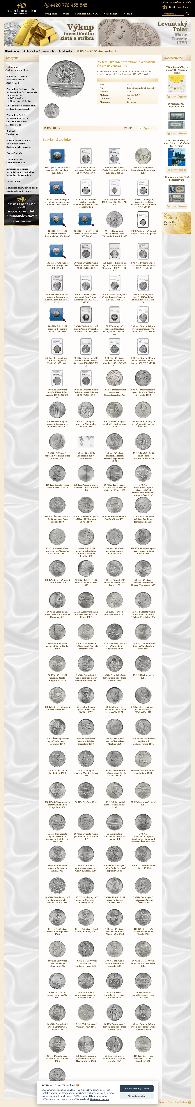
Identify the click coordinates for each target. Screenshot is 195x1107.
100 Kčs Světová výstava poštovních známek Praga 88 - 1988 (57, 805)
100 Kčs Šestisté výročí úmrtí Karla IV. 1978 (57, 486)
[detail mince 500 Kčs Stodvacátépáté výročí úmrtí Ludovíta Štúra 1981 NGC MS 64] (143, 354)
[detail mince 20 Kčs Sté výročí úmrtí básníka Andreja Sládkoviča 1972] (143, 703)
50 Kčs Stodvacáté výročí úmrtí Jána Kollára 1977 (86, 709)
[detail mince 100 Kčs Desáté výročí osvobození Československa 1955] (114, 386)
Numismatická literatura (18, 191)
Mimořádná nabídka (16, 76)
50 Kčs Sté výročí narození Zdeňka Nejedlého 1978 (86, 741)
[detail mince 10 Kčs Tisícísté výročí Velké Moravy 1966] (86, 1020)
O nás (66, 14)
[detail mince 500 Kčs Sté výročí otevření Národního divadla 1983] (86, 417)
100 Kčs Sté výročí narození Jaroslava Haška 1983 (57, 868)
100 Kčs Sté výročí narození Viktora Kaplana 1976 (114, 551)
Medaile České (13, 124)
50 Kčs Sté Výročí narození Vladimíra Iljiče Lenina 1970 (57, 456)
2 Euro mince (13, 181)
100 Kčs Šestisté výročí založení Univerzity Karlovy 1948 (86, 900)
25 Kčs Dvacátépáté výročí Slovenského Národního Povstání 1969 (114, 233)
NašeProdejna (170, 216)
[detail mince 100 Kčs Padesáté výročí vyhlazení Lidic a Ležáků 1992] (86, 481)
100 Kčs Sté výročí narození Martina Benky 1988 (86, 773)
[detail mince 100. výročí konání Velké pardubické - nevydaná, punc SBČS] (57, 163)
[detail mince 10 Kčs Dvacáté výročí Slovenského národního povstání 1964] (114, 671)
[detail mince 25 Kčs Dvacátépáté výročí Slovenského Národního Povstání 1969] (114, 227)
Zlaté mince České (15, 115)
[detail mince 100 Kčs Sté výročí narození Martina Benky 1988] (86, 766)
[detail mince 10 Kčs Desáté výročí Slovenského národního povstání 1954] (114, 1020)
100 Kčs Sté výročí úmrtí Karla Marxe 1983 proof (143, 232)
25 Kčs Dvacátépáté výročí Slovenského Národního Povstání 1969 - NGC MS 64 (86, 203)
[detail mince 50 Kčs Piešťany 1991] (86, 798)
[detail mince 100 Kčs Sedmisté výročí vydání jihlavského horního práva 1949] (57, 893)
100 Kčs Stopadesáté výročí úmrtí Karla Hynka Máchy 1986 (86, 1058)
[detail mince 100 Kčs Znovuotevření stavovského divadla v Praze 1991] (143, 639)
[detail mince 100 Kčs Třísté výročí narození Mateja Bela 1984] (57, 925)
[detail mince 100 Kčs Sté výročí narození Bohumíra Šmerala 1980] (114, 957)
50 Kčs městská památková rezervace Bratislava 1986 (86, 995)
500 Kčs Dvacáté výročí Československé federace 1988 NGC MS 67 (114, 297)
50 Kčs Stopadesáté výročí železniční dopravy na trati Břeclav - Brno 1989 (57, 838)
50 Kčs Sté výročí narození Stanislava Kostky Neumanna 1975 (143, 582)
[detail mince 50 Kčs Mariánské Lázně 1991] (143, 798)
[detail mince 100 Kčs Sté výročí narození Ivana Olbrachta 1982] (57, 957)
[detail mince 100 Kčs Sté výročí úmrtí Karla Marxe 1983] (57, 703)
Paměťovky (12, 134)
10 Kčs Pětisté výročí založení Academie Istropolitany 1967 (143, 519)
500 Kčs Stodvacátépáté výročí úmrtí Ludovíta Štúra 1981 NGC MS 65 (143, 329)
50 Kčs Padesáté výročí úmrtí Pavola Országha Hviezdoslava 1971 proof (85, 329)
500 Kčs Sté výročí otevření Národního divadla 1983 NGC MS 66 (143, 298)
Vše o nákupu (110, 14)
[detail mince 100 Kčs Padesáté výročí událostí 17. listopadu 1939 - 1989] (86, 512)
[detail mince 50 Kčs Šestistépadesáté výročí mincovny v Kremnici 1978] (57, 734)
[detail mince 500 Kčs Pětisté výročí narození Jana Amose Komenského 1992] (57, 417)
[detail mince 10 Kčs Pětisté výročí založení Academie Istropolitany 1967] (143, 512)
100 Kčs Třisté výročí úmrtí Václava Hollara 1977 (85, 582)
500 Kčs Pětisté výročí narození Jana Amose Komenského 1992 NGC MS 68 (86, 298)
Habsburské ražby (15, 143)
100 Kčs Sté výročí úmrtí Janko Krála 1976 (57, 581)
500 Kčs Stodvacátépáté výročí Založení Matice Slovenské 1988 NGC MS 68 (114, 267)
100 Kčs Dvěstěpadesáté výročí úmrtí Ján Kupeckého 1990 (115, 646)
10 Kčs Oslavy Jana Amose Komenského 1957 (57, 995)
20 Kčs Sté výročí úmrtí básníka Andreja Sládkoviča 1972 (143, 709)
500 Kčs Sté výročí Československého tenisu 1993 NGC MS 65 (114, 170)
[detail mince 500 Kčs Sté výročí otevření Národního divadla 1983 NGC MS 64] (57, 386)
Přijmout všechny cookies (136, 1088)
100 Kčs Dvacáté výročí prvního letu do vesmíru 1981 (86, 836)
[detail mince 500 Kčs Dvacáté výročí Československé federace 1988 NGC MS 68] (143, 259)
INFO (184, 97)
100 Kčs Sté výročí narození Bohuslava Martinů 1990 (114, 741)
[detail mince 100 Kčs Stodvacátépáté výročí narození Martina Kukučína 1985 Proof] (57, 195)
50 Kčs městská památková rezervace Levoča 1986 (115, 995)
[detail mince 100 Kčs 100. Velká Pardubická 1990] (57, 766)
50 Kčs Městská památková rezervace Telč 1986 (143, 995)
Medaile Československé (18, 109)
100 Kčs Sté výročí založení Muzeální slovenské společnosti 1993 (114, 457)
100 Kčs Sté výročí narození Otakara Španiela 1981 (143, 1058)
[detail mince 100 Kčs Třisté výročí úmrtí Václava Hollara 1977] (86, 576)
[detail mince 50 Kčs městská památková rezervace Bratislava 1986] (86, 988)
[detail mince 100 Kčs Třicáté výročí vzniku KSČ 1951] (143, 861)
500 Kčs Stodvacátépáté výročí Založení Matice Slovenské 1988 (143, 392)
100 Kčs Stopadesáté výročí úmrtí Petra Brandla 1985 (57, 1027)
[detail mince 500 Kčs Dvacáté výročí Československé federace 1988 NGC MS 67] (114, 290)
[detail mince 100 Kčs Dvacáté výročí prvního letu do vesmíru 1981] (86, 830)
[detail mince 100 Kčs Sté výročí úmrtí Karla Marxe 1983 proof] (143, 227)
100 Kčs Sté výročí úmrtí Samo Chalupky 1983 (85, 930)
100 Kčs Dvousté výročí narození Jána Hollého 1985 (57, 1058)
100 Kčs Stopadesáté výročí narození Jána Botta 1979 (114, 582)
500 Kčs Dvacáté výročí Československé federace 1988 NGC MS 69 (86, 265)
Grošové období (14, 153)
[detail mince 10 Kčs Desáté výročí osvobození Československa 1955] (86, 957)
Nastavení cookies (99, 1099)
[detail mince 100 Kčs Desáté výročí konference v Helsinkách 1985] (143, 957)
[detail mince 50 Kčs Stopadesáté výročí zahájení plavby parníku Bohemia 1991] (86, 671)
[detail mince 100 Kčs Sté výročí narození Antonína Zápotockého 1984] (114, 925)
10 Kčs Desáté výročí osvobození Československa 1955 (86, 963)
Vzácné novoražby (15, 79)
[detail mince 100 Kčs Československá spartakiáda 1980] (143, 766)
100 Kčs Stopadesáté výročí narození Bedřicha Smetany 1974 (86, 646)
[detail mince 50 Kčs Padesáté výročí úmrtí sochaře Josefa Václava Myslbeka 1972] (143, 608)
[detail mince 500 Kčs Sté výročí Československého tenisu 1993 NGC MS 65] (114, 163)
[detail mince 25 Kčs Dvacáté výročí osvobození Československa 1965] (143, 734)
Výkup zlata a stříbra (17, 70)
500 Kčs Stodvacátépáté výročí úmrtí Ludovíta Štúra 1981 (143, 424)
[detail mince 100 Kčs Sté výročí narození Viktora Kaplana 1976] (114, 544)
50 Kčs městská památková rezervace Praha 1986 (115, 836)
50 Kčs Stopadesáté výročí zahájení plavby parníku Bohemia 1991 (86, 678)
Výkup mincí (51, 14)
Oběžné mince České (16, 121)
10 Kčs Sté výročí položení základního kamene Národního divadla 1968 (86, 552)
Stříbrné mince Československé (38, 51)
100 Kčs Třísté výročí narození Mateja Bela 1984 (57, 931)
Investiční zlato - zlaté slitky (20, 172)
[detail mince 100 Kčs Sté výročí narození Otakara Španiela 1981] (143, 1052)
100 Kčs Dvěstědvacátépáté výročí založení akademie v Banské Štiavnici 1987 (143, 838)
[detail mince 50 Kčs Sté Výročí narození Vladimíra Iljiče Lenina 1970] (57, 449)
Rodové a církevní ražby (18, 147)
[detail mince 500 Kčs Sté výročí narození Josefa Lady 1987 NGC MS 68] (86, 163)
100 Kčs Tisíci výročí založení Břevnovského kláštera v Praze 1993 (114, 487)
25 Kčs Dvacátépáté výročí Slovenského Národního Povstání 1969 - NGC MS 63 (143, 203)
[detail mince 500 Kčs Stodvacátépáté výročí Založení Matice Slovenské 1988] (143, 386)
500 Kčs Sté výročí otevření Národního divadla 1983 (86, 424)
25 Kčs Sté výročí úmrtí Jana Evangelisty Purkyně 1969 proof (57, 360)
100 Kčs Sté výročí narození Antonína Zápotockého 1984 (114, 931)
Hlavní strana (12, 51)
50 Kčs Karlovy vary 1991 (143, 676)
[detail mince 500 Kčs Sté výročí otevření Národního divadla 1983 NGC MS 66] (143, 290)
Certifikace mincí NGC (86, 14)
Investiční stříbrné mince (18, 175)
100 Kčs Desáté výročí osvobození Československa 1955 (114, 392)
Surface (183, 1102)
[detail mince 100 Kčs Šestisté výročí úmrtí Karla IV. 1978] (57, 481)
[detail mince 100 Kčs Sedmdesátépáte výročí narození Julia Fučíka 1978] (143, 544)
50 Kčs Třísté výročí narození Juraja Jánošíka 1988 (114, 900)
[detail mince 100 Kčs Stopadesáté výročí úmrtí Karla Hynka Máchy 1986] (86, 1052)
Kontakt (128, 14)
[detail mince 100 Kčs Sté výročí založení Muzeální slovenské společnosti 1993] (114, 449)
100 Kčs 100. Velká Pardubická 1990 (57, 771)
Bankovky (11, 131)
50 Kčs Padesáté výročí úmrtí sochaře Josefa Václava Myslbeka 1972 (143, 614)
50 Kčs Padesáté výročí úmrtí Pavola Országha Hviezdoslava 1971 (57, 551)
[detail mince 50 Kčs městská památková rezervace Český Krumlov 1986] (86, 861)
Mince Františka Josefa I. (19, 140)
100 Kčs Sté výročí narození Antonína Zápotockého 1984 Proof (57, 233)
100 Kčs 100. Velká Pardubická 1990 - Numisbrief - (86, 456)
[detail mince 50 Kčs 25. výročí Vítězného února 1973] (114, 608)
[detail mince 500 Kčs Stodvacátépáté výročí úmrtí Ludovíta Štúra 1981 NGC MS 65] (143, 322)
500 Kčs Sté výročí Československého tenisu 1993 (143, 170)
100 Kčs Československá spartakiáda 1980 (143, 771)
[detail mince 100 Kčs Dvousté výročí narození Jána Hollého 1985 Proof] (86, 227)
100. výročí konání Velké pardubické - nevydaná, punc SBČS (57, 170)
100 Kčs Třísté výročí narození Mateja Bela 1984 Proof (57, 265)
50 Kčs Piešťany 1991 (86, 802)
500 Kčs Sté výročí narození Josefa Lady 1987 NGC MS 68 (86, 170)
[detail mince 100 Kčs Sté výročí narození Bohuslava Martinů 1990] (114, 734)
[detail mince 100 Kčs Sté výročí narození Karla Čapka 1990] (57, 639)
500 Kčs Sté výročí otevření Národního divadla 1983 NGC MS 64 (57, 393)
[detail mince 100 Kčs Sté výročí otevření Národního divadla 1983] (143, 925)
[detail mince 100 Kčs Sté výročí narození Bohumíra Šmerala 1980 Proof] (57, 322)
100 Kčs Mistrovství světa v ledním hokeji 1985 (114, 805)
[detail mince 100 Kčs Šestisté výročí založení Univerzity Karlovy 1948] (86, 893)
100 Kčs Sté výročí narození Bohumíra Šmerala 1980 (114, 963)
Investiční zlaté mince (17, 168)
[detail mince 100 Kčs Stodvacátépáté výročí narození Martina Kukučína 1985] (143, 1020)
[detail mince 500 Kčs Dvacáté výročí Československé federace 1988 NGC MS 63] (86, 386)
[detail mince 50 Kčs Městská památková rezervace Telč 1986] (143, 988)
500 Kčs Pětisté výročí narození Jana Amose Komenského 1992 (57, 424)
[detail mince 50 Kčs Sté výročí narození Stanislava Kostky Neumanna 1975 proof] (114, 322)
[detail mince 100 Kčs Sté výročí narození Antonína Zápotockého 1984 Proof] (57, 227)
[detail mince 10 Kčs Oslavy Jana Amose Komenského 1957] (57, 988)
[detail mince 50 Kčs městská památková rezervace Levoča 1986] (114, 988)
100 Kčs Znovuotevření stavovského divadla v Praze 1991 (143, 646)
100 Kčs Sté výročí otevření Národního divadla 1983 (143, 931)
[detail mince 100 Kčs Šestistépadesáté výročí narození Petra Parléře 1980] (57, 512)
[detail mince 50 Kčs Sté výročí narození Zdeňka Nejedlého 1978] (86, 734)
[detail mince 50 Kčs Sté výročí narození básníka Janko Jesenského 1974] (114, 703)
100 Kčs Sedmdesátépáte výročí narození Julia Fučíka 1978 (143, 551)
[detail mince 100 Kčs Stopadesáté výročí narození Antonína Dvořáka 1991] (57, 608)
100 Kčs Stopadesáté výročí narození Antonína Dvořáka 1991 (57, 614)
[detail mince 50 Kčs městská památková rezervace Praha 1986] (114, 830)
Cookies (163, 1102)
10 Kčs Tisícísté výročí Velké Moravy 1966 (86, 1025)
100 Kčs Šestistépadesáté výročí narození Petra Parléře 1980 (57, 519)
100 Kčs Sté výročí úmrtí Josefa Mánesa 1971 (114, 517)
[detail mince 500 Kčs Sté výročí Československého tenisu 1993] (143, 163)
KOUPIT (174, 97)
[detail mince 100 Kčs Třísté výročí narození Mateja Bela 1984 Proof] (57, 259)
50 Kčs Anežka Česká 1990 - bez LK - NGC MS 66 (114, 202)
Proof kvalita (16, 95)
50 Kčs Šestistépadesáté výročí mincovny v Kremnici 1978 (57, 741)
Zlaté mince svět (14, 159)
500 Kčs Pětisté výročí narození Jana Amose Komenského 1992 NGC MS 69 (57, 298)
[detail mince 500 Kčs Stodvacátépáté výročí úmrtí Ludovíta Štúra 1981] (143, 417)
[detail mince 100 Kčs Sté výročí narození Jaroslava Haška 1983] (57, 861)
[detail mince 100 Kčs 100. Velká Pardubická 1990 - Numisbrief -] (86, 449)
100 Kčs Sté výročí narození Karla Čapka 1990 (57, 646)
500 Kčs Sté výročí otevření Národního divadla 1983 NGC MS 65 (114, 362)
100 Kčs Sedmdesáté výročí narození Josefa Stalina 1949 (114, 773)
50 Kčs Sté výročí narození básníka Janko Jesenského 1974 (114, 709)
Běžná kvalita (66, 51)
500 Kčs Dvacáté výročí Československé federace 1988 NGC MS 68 (143, 265)
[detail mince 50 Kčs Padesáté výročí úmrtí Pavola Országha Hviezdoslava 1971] (57, 544)
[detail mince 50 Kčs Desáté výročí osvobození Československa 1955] (143, 449)
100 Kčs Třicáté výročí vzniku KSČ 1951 (143, 866)
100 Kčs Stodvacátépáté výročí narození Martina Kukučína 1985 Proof (57, 202)
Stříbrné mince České (17, 118)
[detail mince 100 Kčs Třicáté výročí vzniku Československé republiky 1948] (114, 861)
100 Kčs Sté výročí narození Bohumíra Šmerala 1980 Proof (57, 329)
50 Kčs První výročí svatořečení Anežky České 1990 (143, 900)
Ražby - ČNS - (13, 82)
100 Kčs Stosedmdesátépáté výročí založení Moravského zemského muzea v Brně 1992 (143, 490)
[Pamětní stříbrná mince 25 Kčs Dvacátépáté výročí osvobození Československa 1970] (66, 79)
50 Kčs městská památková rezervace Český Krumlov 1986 (86, 868)
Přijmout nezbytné (136, 1096)
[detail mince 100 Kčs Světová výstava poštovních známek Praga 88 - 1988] (57, 798)
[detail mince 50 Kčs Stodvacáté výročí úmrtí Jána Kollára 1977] (86, 703)
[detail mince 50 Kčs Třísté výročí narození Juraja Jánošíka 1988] (114, 893)
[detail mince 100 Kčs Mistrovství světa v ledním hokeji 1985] (114, 798)
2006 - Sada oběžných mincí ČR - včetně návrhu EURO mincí (176, 143)
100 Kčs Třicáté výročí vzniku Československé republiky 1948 (114, 868)
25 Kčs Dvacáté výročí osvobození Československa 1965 (143, 741)
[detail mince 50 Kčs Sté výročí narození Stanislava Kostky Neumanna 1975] (143, 576)
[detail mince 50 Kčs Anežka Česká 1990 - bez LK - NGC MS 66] (114, 195)
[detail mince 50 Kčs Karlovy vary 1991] (143, 671)
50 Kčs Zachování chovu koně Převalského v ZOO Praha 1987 (86, 614)
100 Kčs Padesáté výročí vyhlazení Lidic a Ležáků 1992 (86, 487)
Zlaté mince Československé (20, 89)
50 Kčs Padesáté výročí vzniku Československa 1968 (114, 424)
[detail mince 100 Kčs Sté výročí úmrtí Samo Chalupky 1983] (86, 925)
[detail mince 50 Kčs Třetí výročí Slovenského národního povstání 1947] (114, 1052)
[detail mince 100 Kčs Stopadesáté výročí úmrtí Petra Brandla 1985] (57, 1020)
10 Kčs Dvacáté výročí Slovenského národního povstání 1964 (114, 678)
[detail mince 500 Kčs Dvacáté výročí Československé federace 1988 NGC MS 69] (86, 259)
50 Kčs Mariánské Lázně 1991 (143, 803)
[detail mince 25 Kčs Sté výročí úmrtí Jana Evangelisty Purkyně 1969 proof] (57, 354)
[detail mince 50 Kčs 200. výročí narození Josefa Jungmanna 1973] (57, 671)
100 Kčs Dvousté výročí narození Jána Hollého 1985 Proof (86, 233)
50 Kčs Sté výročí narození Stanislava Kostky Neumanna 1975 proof (115, 330)
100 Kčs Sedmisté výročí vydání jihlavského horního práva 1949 (57, 900)
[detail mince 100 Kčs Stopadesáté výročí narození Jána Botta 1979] (114, 576)
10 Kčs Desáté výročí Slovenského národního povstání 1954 (114, 1027)
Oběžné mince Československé (21, 105)
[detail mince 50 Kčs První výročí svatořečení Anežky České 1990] (143, 893)
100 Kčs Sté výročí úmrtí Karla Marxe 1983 (57, 708)
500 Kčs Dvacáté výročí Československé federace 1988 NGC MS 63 (86, 392)
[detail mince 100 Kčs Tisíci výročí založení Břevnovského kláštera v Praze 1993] (114, 481)
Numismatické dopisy (20, 101)
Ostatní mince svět (15, 162)
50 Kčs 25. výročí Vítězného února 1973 (115, 613)
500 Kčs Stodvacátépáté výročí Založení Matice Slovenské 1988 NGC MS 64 (85, 362)
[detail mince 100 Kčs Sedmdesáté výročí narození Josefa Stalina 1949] (114, 766)
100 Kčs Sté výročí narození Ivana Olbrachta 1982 (57, 963)
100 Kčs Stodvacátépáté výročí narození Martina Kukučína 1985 (143, 1027)
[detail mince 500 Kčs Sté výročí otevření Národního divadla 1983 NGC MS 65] (114, 354)
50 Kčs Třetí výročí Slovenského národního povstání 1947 (114, 1058)
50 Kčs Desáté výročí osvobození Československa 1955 (143, 456)
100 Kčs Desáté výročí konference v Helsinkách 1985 (143, 963)
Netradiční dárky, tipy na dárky (22, 187)
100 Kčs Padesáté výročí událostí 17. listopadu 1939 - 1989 (86, 519)
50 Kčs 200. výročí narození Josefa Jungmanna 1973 (57, 678)
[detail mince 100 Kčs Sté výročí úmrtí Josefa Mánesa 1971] (114, 512)
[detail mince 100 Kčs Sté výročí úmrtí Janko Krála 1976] (57, 576)
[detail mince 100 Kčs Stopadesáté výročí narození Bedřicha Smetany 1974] (86, 639)
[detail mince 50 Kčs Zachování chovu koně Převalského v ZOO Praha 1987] (86, 608)
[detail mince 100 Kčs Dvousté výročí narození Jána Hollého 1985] (57, 1052)
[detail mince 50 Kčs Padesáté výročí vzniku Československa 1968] (114, 417)
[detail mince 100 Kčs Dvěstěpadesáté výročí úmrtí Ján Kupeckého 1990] (114, 639)
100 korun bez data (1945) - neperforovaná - (176, 178)
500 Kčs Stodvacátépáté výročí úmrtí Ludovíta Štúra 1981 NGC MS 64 (143, 360)
